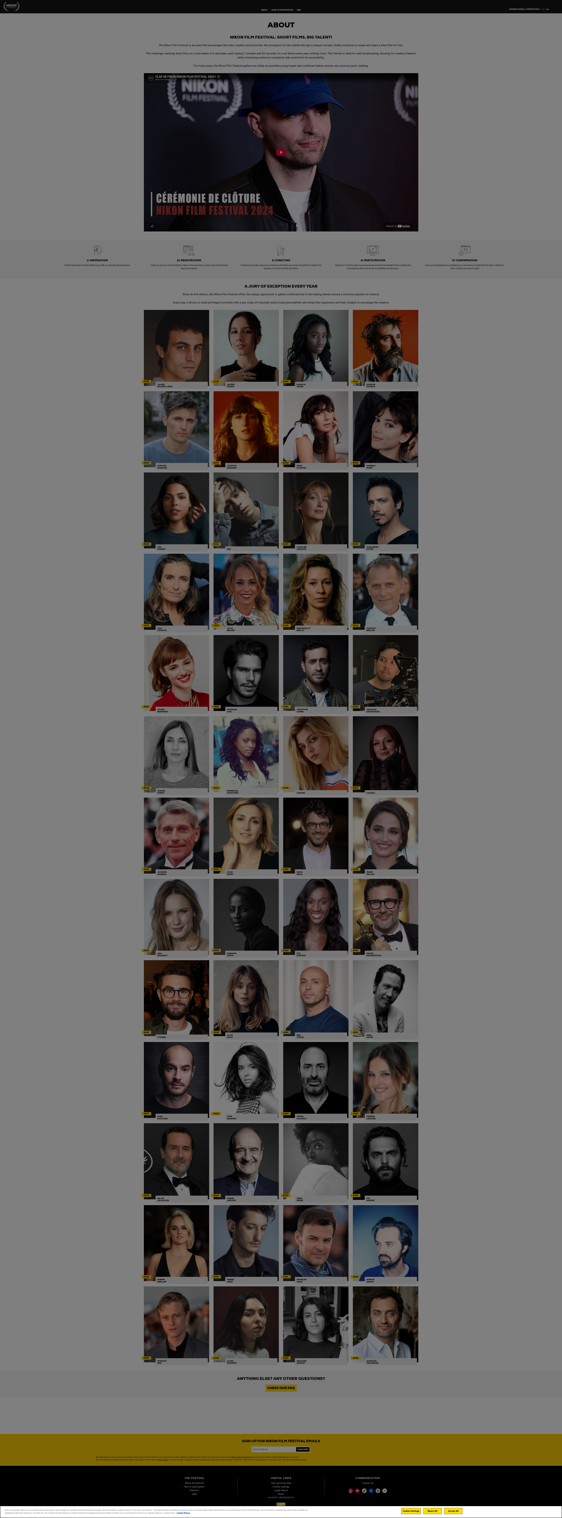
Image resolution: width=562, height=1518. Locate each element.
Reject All (432, 1511)
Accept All (453, 1511)
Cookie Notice (183, 1513)
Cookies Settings (411, 1511)
